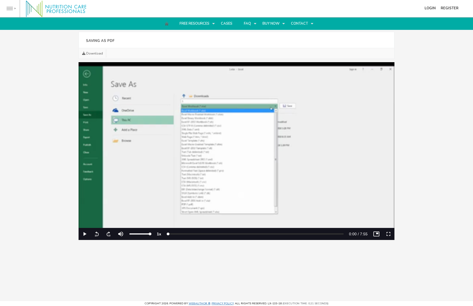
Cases (226, 23)
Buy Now (271, 23)
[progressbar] (358, 234)
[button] (85, 234)
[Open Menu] (10, 8)
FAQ (247, 23)
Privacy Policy (222, 303)
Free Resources (194, 23)
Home (167, 24)
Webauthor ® (199, 303)
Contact (299, 23)
